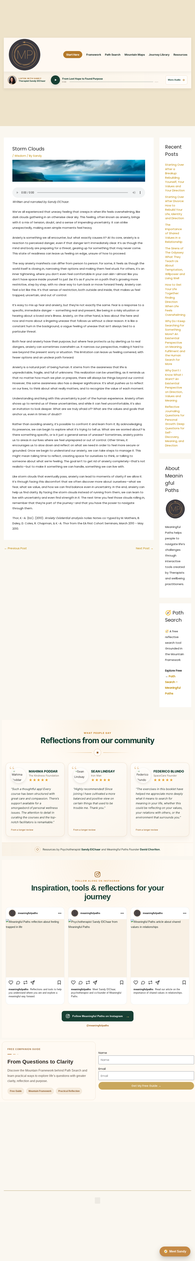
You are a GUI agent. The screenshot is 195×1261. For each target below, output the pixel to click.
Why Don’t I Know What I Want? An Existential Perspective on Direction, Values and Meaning (174, 385)
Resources (180, 54)
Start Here (72, 54)
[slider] (111, 81)
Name (102, 1053)
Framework (93, 54)
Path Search (113, 54)
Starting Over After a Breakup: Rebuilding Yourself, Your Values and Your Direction (175, 177)
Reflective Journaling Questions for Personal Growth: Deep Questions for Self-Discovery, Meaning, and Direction (175, 426)
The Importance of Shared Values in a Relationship (173, 233)
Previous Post (15, 548)
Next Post (144, 548)
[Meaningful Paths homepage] (25, 55)
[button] (97, 1200)
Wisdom (20, 156)
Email (102, 1069)
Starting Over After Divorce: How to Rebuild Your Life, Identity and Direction (174, 207)
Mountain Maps (135, 54)
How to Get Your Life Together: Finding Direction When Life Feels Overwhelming (175, 300)
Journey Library (159, 54)
